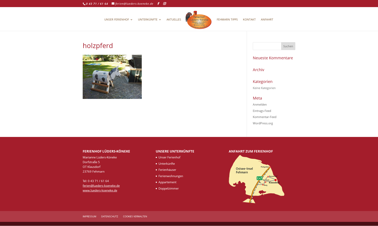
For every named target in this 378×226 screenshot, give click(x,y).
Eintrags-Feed (262, 111)
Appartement (167, 182)
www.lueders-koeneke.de (100, 190)
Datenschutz (109, 216)
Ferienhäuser (167, 170)
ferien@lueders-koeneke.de (101, 186)
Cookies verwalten (135, 216)
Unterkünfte (148, 19)
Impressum (89, 216)
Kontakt (249, 19)
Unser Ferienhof (116, 19)
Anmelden (260, 104)
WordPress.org (263, 123)
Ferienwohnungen (170, 176)
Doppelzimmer (168, 188)
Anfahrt (267, 19)
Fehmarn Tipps (227, 19)
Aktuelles (174, 19)
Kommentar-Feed (264, 117)
